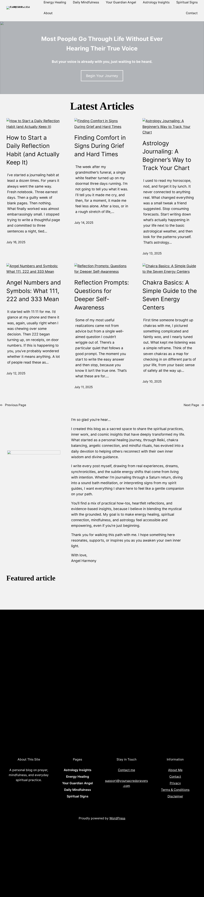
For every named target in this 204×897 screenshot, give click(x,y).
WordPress (117, 818)
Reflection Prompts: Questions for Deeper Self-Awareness (101, 295)
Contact (175, 776)
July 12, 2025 (15, 373)
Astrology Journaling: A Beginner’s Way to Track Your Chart (166, 155)
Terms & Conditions (175, 790)
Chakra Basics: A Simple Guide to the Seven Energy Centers (169, 295)
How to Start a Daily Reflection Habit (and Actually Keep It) (32, 150)
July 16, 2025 (15, 242)
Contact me (126, 770)
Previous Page (13, 405)
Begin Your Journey (102, 76)
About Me (175, 770)
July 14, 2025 (83, 222)
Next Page (194, 405)
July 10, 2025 (152, 381)
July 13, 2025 (152, 253)
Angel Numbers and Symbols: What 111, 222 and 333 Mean (33, 291)
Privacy (175, 783)
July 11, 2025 (83, 387)
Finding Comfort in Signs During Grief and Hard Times (100, 146)
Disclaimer (175, 796)
